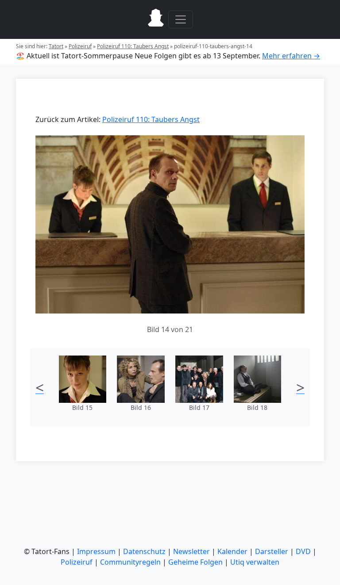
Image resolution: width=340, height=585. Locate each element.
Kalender (232, 551)
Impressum (96, 551)
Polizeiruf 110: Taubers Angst (133, 46)
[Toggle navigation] (180, 19)
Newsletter (191, 551)
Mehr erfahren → (291, 56)
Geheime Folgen (195, 562)
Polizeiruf (80, 46)
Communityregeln (130, 562)
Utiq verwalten (254, 562)
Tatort (56, 46)
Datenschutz (144, 551)
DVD (303, 551)
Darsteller (271, 551)
